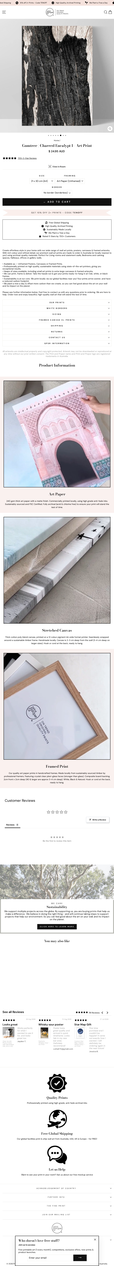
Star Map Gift (82, 1024)
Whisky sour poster (50, 1024)
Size (42, 176)
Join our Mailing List (56, 1215)
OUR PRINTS (57, 302)
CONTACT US (57, 337)
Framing (70, 176)
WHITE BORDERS (57, 308)
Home (56, 140)
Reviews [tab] (10, 824)
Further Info (56, 1197)
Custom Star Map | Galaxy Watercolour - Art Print (80, 1043)
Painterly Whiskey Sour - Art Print (44, 1042)
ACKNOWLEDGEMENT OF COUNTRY (56, 1188)
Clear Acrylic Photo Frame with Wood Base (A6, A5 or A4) (8, 1043)
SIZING (57, 314)
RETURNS (57, 332)
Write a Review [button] (99, 820)
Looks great (10, 1024)
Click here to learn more (57, 927)
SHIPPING (57, 326)
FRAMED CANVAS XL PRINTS (57, 320)
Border (57, 187)
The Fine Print (56, 1206)
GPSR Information (57, 343)
